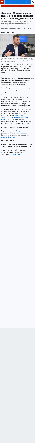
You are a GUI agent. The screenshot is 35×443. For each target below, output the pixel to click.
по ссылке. (24, 133)
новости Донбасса (8, 137)
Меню (2, 2)
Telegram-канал (22, 131)
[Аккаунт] (33, 2)
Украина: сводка (28, 6)
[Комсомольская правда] (10, 2)
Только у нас (11, 6)
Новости (3, 6)
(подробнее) (15, 154)
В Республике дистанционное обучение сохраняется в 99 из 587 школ (17, 117)
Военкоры (19, 6)
